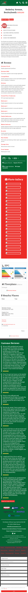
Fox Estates (4, 321)
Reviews (17, 553)
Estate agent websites (11, 542)
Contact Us (23, 553)
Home (2, 547)
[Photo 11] (13, 198)
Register (23, 550)
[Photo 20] (13, 246)
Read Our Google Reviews (8, 501)
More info (5, 588)
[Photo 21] (13, 184)
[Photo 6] (13, 229)
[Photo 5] (13, 226)
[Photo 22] (13, 239)
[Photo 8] (13, 232)
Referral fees (4, 550)
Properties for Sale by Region (9, 528)
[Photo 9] (13, 236)
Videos (2, 553)
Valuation (11, 550)
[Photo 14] (13, 187)
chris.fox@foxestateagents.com (9, 324)
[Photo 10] (13, 201)
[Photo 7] (13, 222)
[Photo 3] (13, 205)
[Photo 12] (13, 191)
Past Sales (19, 547)
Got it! (14, 591)
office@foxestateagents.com (14, 526)
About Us (17, 550)
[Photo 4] (13, 212)
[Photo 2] (13, 215)
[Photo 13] (13, 194)
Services (25, 547)
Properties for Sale (10, 547)
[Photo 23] (13, 243)
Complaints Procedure (16, 531)
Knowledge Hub (10, 553)
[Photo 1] (13, 219)
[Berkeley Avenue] (13, 290)
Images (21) (5, 19)
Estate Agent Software (18, 541)
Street (11, 19)
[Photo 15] (13, 208)
